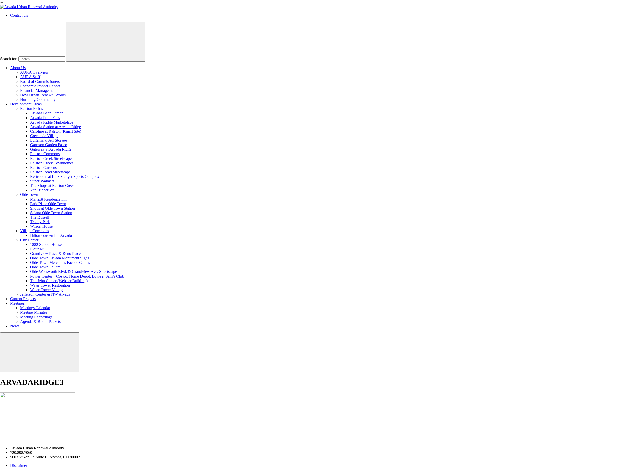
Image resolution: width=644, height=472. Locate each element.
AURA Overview (34, 72)
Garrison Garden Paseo (48, 145)
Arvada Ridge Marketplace (51, 122)
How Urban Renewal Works (43, 95)
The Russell (39, 217)
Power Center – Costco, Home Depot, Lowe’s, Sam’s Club (77, 276)
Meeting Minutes (33, 312)
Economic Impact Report (40, 86)
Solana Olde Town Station (51, 213)
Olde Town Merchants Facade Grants (60, 262)
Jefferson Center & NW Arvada (45, 294)
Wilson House (41, 226)
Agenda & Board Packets (40, 321)
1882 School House (46, 244)
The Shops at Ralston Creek (52, 185)
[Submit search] (105, 42)
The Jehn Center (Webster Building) (59, 281)
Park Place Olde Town (48, 204)
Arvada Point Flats (45, 117)
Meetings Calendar (35, 308)
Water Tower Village (46, 290)
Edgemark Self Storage (48, 140)
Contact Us (19, 15)
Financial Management (38, 90)
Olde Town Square (45, 267)
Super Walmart (42, 181)
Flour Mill (38, 249)
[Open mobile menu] (39, 352)
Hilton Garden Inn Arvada (51, 235)
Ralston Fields (31, 108)
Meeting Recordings (36, 317)
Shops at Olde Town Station (52, 208)
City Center (29, 240)
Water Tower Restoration (50, 285)
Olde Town (29, 194)
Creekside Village (44, 136)
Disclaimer (18, 465)
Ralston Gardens (43, 167)
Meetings (17, 303)
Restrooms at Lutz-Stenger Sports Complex (64, 176)
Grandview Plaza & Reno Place (55, 253)
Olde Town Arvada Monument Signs (59, 258)
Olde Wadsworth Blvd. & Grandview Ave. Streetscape (73, 271)
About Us (18, 68)
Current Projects (23, 299)
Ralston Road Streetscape (50, 172)
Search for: (8, 59)
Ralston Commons (45, 154)
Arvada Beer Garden (46, 113)
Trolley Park (40, 222)
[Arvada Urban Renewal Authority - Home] (29, 7)
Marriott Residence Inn (48, 199)
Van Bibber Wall (43, 190)
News (14, 326)
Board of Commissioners (40, 81)
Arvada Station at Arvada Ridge (55, 127)
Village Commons (34, 231)
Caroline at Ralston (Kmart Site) (55, 131)
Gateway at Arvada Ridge (50, 149)
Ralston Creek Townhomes (51, 163)
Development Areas (26, 104)
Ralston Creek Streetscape (51, 158)
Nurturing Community (38, 99)
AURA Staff (30, 77)
